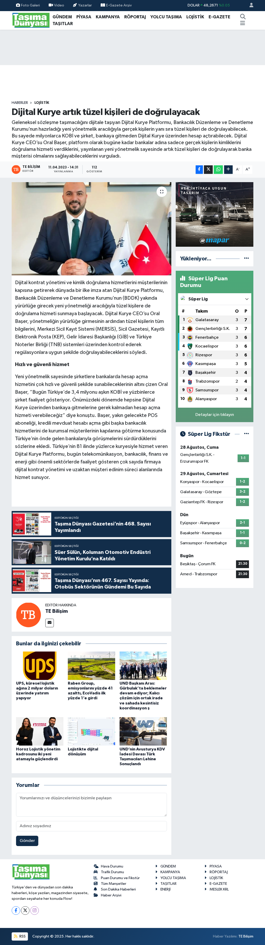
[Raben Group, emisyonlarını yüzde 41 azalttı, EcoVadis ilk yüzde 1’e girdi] (91, 665)
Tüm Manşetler (113, 884)
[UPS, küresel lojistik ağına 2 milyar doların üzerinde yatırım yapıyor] (39, 665)
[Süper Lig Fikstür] (246, 434)
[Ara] (243, 17)
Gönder (27, 841)
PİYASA (83, 17)
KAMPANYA (108, 17)
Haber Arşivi (111, 895)
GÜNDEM (62, 17)
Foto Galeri (30, 5)
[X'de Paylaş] (208, 169)
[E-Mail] (49, 623)
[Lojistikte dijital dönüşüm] (91, 731)
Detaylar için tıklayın (214, 415)
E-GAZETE (219, 17)
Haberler (20, 103)
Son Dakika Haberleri (118, 889)
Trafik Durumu (112, 872)
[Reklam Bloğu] (214, 214)
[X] (25, 910)
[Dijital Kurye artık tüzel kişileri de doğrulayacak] (91, 229)
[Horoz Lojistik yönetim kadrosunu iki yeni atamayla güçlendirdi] (39, 731)
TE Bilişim (56, 611)
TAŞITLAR (63, 23)
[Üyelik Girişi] (249, 5)
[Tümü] (246, 259)
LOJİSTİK (195, 17)
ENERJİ (165, 889)
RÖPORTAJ (135, 17)
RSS (22, 936)
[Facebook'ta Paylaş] (199, 169)
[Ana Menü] (242, 23)
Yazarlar (85, 5)
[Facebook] (16, 910)
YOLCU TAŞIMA (166, 17)
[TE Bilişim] (28, 615)
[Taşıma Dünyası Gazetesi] (31, 20)
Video (59, 5)
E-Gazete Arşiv (119, 5)
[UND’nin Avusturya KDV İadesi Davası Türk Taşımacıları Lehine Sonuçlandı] (143, 731)
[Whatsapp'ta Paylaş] (218, 169)
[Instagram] (34, 910)
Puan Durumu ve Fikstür (120, 878)
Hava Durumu (112, 866)
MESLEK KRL (219, 889)
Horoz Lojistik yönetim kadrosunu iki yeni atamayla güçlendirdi (38, 754)
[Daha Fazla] (228, 169)
